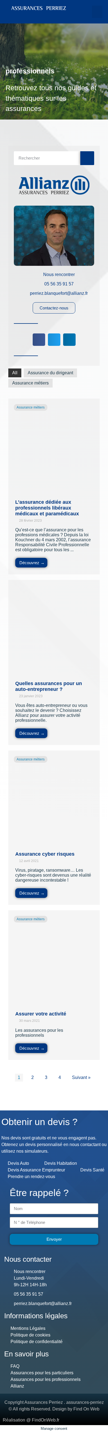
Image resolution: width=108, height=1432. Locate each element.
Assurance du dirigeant (50, 372)
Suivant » (81, 1077)
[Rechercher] (87, 158)
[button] (97, 12)
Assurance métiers (30, 383)
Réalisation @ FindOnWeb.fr (31, 1420)
